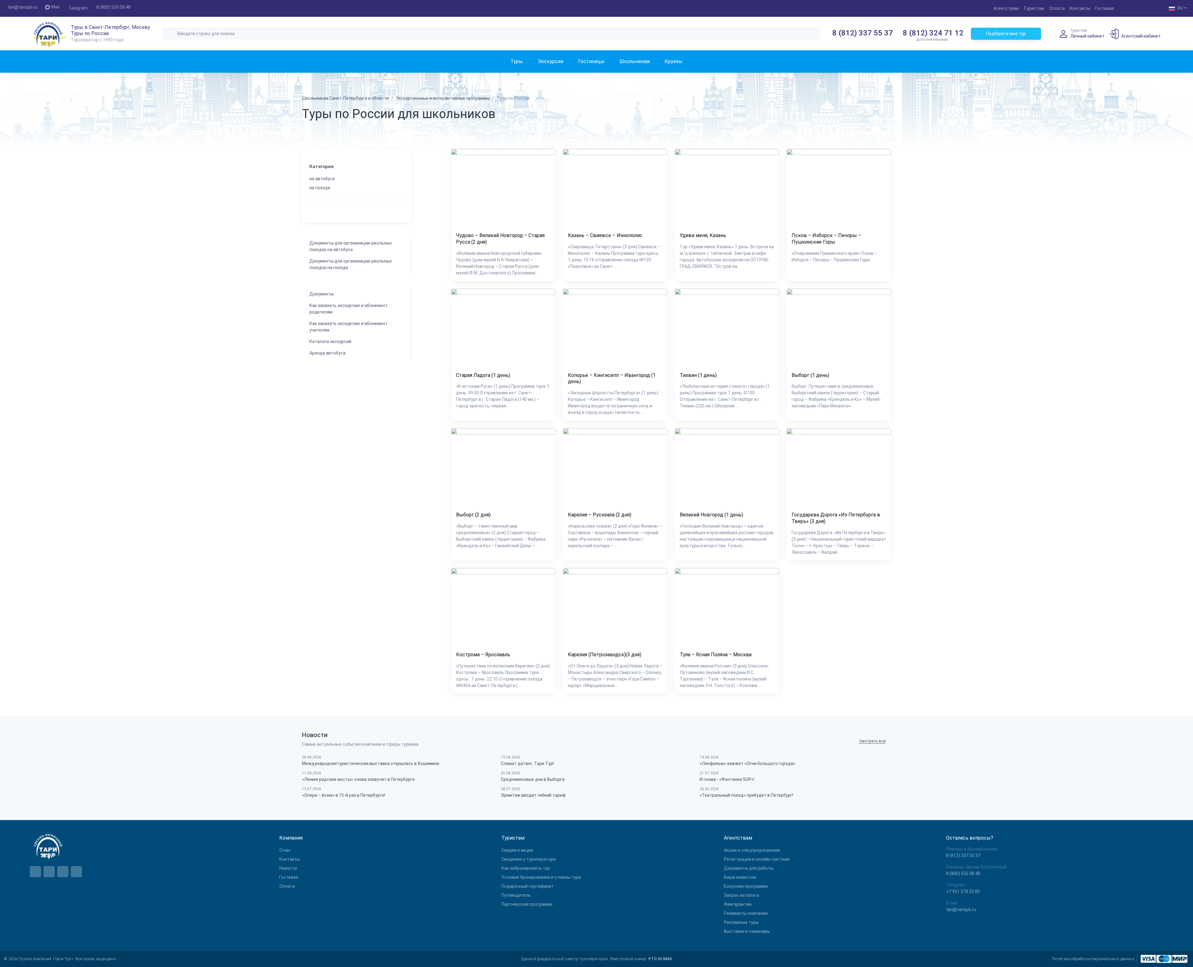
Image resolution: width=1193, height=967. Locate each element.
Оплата (1057, 8)
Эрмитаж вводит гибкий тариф (533, 795)
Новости (288, 868)
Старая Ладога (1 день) (483, 375)
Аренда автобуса (327, 353)
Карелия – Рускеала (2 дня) (599, 515)
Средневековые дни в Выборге (533, 779)
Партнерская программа (526, 904)
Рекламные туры (741, 922)
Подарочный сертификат (527, 886)
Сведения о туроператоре (528, 859)
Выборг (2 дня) (473, 515)
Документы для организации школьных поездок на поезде (350, 264)
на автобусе (322, 178)
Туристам (1033, 8)
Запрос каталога (741, 895)
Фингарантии (738, 904)
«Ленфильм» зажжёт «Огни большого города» (747, 763)
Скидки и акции (517, 850)
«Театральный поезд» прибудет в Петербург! (746, 795)
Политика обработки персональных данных (1093, 958)
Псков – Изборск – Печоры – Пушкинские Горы (826, 238)
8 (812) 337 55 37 (862, 33)
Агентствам (1006, 8)
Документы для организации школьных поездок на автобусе (350, 246)
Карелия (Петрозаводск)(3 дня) (604, 655)
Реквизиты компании (746, 913)
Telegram (78, 8)
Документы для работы (748, 868)
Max (55, 6)
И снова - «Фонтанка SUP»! (727, 779)
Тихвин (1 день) (698, 375)
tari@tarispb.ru (22, 7)
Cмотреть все (872, 741)
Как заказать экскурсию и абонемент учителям (348, 326)
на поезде (319, 187)
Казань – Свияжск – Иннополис (605, 235)
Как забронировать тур (525, 868)
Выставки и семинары (747, 931)
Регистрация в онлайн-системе (757, 859)
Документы (321, 293)
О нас (285, 850)
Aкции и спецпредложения (752, 850)
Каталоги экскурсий (330, 341)
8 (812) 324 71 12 (933, 33)
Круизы (674, 61)
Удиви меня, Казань (703, 235)
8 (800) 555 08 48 (113, 7)
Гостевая (1104, 8)
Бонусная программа (746, 886)
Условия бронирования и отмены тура (541, 877)
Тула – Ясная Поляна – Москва (716, 655)
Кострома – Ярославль (483, 655)
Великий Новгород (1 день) (711, 515)
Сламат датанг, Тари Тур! (527, 763)
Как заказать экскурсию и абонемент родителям (348, 308)
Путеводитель (516, 895)
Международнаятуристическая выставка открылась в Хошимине (370, 763)
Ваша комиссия (740, 877)
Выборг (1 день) (810, 375)
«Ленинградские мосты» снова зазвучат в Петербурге (358, 779)
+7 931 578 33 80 (963, 891)
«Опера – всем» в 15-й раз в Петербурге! (343, 795)
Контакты (1080, 8)
